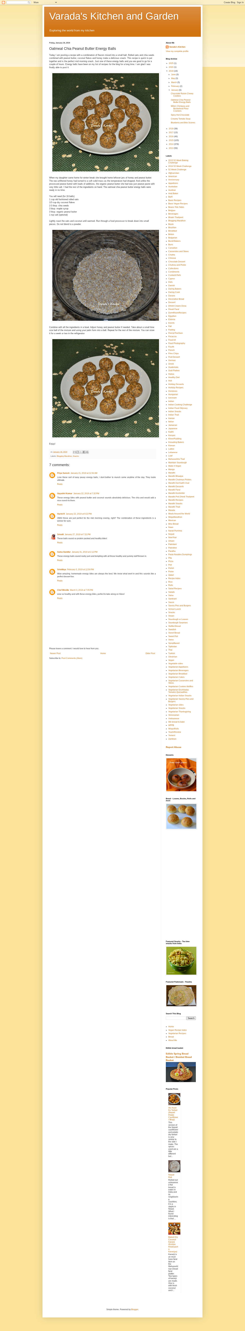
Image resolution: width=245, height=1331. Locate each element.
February (175, 86)
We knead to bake (176, 722)
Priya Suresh (63, 473)
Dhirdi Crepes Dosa (177, 306)
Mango (171, 469)
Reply (59, 484)
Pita (170, 558)
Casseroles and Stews (178, 251)
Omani (171, 541)
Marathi (171, 473)
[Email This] (74, 452)
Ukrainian (172, 657)
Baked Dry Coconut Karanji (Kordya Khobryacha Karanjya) (173, 1244)
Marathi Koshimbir (176, 493)
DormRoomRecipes (177, 313)
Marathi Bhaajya (175, 476)
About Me (172, 1040)
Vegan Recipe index (177, 1030)
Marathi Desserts (176, 486)
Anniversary (173, 180)
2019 (171, 71)
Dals (170, 282)
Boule (171, 224)
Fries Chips (173, 353)
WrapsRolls (173, 729)
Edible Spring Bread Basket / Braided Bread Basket (179, 1057)
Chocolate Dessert (176, 261)
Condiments (173, 272)
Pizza (170, 561)
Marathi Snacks (175, 503)
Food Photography (176, 343)
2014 (171, 144)
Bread (171, 1037)
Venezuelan (173, 715)
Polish (171, 568)
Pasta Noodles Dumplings (180, 554)
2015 (171, 140)
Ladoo (171, 449)
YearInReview (174, 732)
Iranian (171, 418)
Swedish (172, 629)
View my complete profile (177, 51)
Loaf (170, 456)
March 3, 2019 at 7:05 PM (81, 590)
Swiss (171, 640)
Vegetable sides (175, 663)
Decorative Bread (176, 299)
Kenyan (171, 435)
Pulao (171, 571)
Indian (171, 401)
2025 (171, 63)
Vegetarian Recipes (177, 1033)
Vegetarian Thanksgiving (179, 712)
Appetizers (173, 183)
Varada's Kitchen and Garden (114, 16)
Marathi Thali (174, 507)
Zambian (172, 739)
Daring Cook (174, 292)
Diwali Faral (173, 309)
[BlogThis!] (77, 452)
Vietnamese (173, 718)
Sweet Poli (173, 636)
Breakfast (172, 231)
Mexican (172, 520)
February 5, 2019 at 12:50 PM (80, 569)
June (173, 74)
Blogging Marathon (64, 456)
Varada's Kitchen (177, 47)
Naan (170, 527)
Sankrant (172, 599)
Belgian (171, 210)
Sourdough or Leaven (178, 619)
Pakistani (172, 544)
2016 (171, 136)
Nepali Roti (171, 1176)
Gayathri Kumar (64, 493)
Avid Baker (173, 193)
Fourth (171, 347)
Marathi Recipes (175, 500)
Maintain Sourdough (177, 462)
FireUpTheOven (175, 333)
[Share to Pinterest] (87, 452)
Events (171, 323)
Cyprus (171, 278)
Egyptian (172, 316)
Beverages (173, 214)
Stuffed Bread (174, 626)
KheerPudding (175, 439)
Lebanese (173, 452)
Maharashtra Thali (176, 459)
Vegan (171, 660)
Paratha (172, 551)
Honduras (172, 391)
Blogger (134, 1309)
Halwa (171, 374)
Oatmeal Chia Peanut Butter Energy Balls (181, 101)
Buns (170, 244)
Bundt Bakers (174, 241)
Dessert (171, 302)
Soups (171, 616)
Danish (171, 285)
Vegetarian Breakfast (177, 674)
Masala (171, 510)
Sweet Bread (174, 633)
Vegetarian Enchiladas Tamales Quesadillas (178, 691)
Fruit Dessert (174, 357)
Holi (170, 381)
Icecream (172, 398)
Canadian (172, 248)
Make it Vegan (174, 466)
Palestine (172, 548)
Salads (171, 592)
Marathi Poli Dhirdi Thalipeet (181, 497)
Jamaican (172, 425)
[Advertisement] (181, 885)
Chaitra (171, 255)
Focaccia (172, 336)
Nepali (171, 534)
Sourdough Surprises (178, 622)
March (174, 82)
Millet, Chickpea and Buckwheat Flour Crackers (180, 108)
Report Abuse (173, 747)
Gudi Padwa (174, 370)
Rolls (170, 585)
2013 (171, 148)
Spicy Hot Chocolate (180, 115)
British (171, 234)
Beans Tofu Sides (176, 207)
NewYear (172, 537)
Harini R (61, 514)
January (175, 90)
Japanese (172, 428)
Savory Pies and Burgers (179, 605)
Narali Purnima (175, 531)
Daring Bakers (174, 289)
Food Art (172, 340)
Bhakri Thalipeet (175, 217)
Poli (170, 565)
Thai (170, 650)
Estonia (171, 319)
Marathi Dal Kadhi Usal (178, 483)
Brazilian (172, 227)
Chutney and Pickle (177, 265)
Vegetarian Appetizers (178, 667)
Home (103, 653)
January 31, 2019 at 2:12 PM (85, 552)
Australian (173, 186)
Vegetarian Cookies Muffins (180, 686)
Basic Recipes (174, 200)
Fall (170, 326)
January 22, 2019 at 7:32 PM (86, 493)
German (172, 360)
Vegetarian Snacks (176, 708)
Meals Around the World (179, 514)
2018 (171, 128)
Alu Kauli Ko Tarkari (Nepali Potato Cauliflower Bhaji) (173, 1114)
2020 (171, 67)
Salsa (171, 595)
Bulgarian (172, 238)
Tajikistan (172, 646)
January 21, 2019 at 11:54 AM (83, 473)
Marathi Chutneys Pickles (179, 479)
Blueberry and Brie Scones (183, 122)
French (171, 350)
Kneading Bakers (176, 442)
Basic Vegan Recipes (178, 203)
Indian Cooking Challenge (180, 404)
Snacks (76, 456)
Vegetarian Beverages (178, 670)
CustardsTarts (174, 275)
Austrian (172, 190)
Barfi (170, 197)
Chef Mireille (63, 590)
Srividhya (61, 569)
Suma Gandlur (64, 552)
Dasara (171, 296)
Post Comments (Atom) (72, 658)
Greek (171, 364)
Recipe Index (174, 578)
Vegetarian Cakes (176, 677)
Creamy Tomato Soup (180, 119)
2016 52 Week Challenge (180, 166)
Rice (170, 582)
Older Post (150, 653)
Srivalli (60, 534)
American (172, 176)
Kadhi (171, 432)
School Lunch (174, 609)
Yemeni (171, 735)
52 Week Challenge (177, 169)
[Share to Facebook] (84, 452)
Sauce (171, 602)
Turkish (171, 653)
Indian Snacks (174, 411)
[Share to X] (80, 452)
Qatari (171, 575)
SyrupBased (174, 643)
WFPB (171, 725)
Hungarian (173, 394)
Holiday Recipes (175, 387)
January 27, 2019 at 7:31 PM (77, 534)
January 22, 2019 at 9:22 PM (79, 514)
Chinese (172, 258)
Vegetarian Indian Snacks (180, 695)
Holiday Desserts (176, 384)
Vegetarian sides (176, 705)
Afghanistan (173, 173)
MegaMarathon (175, 517)
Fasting (171, 330)
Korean (171, 445)
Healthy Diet (174, 377)
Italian (171, 422)
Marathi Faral (174, 490)
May (173, 78)
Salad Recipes (175, 588)
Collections (173, 268)
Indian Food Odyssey (178, 408)
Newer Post (55, 653)
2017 (171, 132)
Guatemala (173, 367)
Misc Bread (173, 524)
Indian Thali (173, 415)
